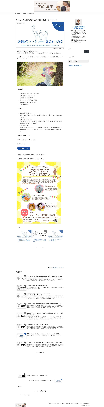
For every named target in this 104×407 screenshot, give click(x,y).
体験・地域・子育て (61, 403)
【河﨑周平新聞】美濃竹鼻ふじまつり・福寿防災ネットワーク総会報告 (39, 240)
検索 (69, 49)
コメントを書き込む (40, 391)
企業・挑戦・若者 (69, 403)
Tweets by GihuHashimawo (74, 65)
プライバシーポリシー (78, 403)
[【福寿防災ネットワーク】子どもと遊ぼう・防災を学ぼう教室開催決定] (24, 234)
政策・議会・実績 (52, 403)
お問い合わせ (86, 403)
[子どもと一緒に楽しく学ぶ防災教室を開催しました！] (55, 234)
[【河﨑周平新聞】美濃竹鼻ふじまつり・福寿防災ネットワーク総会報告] (40, 234)
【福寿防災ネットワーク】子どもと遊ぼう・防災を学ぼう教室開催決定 (24, 240)
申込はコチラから (24, 148)
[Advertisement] (40, 256)
